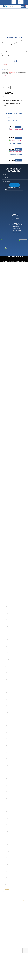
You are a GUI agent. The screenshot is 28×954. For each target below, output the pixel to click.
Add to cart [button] (18, 126)
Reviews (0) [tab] (6, 87)
